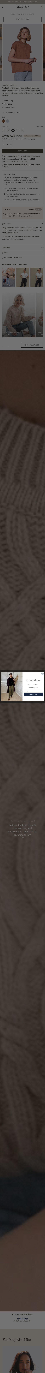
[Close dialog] (42, 674)
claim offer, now (33, 694)
